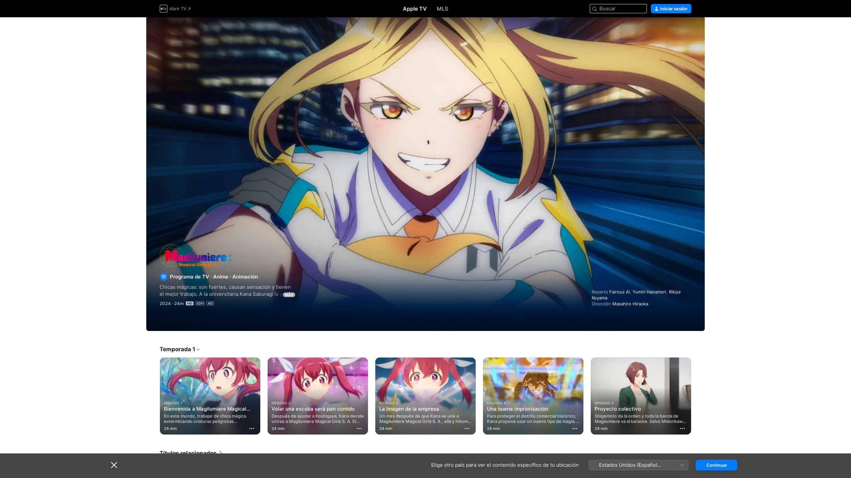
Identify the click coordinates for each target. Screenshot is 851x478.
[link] (191, 453)
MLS (442, 8)
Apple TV (415, 8)
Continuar (716, 465)
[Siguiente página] (698, 396)
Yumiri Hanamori (649, 291)
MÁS (289, 294)
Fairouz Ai (619, 291)
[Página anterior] (153, 396)
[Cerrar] (114, 465)
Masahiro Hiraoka (630, 303)
